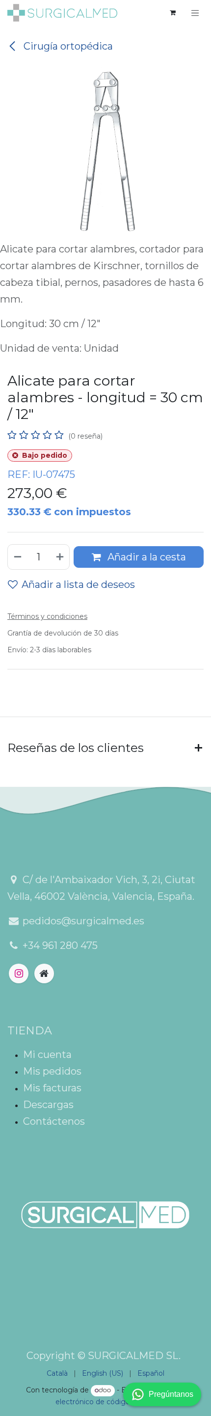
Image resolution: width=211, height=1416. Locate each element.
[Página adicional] (44, 973)
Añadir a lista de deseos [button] (78, 584)
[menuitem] (57, 1373)
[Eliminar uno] (17, 557)
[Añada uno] (60, 557)
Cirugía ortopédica (67, 46)
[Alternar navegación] (195, 13)
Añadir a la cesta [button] (145, 557)
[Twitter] (18, 973)
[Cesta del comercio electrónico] (173, 12)
